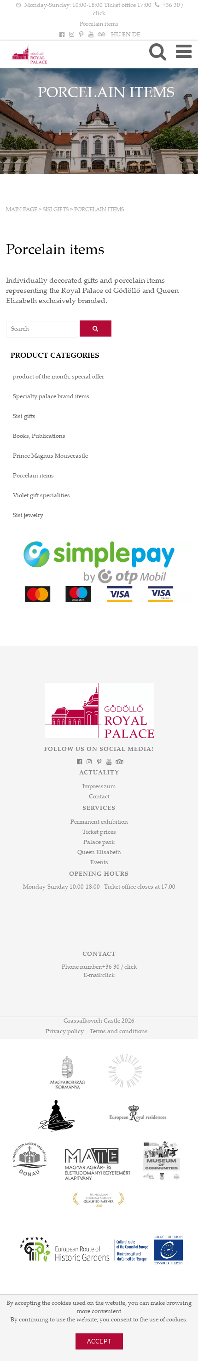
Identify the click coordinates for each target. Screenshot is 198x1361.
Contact (99, 797)
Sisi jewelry (28, 515)
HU (116, 35)
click (108, 975)
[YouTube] (91, 35)
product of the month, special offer (58, 377)
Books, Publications (39, 436)
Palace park (99, 842)
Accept (99, 1341)
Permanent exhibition (99, 822)
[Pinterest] (81, 35)
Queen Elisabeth (99, 852)
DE (136, 35)
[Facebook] (62, 35)
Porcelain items (99, 24)
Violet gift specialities (41, 496)
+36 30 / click (119, 967)
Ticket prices (99, 832)
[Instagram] (71, 35)
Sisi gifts (56, 210)
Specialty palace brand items (51, 397)
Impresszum (99, 787)
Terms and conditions (119, 1032)
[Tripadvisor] (101, 35)
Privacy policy (65, 1032)
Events (99, 863)
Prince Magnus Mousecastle (50, 456)
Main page (21, 210)
